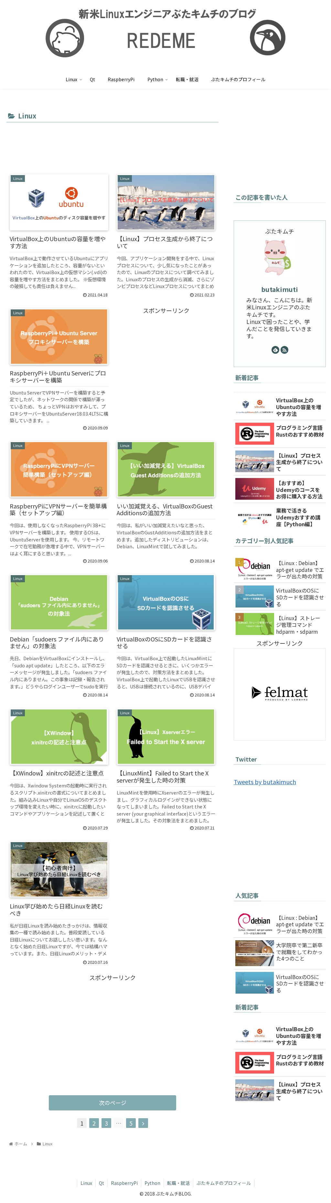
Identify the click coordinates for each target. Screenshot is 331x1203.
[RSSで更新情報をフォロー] (284, 350)
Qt (101, 1183)
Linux (86, 1183)
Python (152, 1183)
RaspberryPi (124, 1183)
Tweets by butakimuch (265, 781)
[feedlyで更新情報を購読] (275, 350)
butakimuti (279, 289)
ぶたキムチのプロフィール (224, 1183)
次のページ (112, 1102)
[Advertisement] (112, 144)
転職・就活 (178, 1183)
